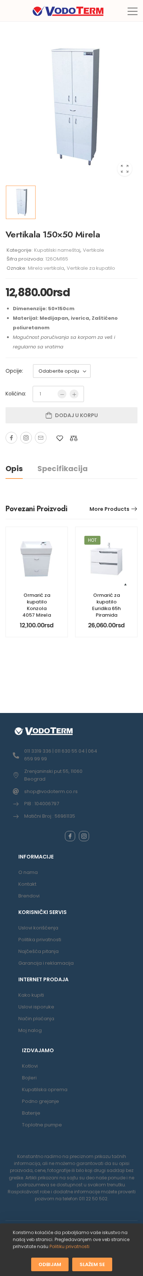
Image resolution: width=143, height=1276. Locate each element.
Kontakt (27, 884)
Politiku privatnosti (69, 1246)
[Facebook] (11, 438)
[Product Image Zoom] (124, 168)
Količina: (16, 393)
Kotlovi (30, 1065)
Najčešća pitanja (38, 951)
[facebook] (70, 836)
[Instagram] (26, 438)
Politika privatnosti (39, 939)
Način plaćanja (36, 1018)
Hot (92, 540)
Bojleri (29, 1077)
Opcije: (14, 370)
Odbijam (49, 1264)
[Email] (41, 438)
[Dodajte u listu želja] (60, 438)
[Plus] (74, 394)
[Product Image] (72, 107)
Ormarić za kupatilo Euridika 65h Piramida (106, 605)
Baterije (31, 1113)
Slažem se (92, 1264)
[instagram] (84, 836)
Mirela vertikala (46, 268)
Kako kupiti (31, 995)
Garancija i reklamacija (46, 963)
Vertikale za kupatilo (91, 268)
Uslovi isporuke (36, 1006)
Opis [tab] (14, 468)
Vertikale (93, 250)
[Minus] (62, 394)
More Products (109, 509)
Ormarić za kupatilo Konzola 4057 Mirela (36, 605)
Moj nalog (30, 1030)
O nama (28, 872)
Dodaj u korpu (76, 415)
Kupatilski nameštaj (57, 250)
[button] (133, 11)
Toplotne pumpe (42, 1124)
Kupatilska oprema (44, 1089)
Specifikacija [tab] (62, 468)
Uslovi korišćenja (38, 927)
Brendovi (29, 895)
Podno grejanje (40, 1101)
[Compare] (73, 438)
